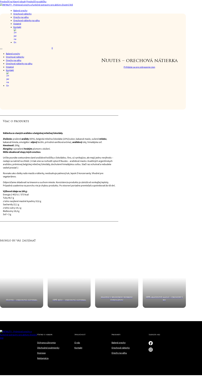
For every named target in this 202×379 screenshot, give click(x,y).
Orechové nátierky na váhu (26, 20)
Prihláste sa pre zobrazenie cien (139, 67)
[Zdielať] (192, 3)
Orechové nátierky (22, 14)
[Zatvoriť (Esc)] (198, 3)
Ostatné (17, 23)
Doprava (41, 353)
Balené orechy (20, 10)
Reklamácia (43, 358)
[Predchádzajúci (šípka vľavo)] (5, 189)
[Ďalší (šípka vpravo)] (197, 189)
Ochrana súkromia (46, 342)
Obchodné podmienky (48, 347)
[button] (59, 123)
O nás (77, 342)
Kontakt (17, 27)
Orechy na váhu (21, 17)
